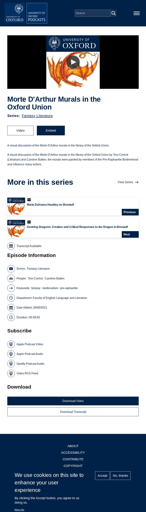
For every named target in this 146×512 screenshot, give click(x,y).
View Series (125, 182)
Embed (51, 130)
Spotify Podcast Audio (30, 363)
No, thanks (120, 475)
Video (20, 130)
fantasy (35, 288)
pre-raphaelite (69, 288)
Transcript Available (29, 246)
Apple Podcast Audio (30, 353)
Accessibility (73, 452)
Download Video (73, 401)
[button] (73, 62)
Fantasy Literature (37, 116)
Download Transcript (73, 411)
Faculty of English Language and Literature (60, 297)
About (73, 446)
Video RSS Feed (27, 373)
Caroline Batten (54, 278)
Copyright (73, 466)
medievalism (50, 288)
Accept (102, 475)
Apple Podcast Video (30, 344)
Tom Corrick (35, 278)
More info (19, 509)
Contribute (73, 459)
